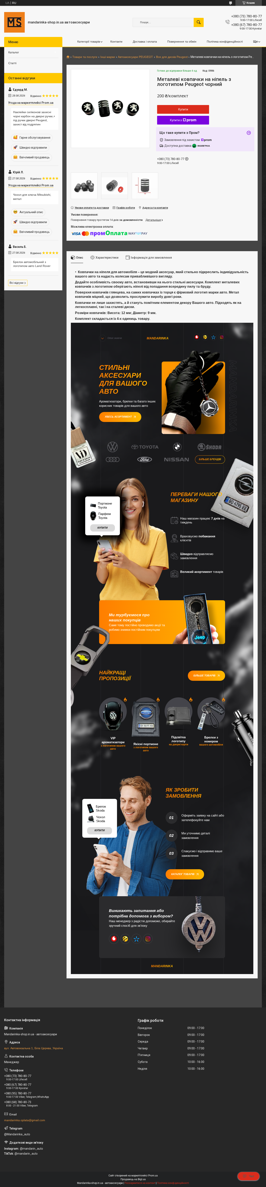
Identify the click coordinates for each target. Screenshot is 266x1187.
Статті (12, 63)
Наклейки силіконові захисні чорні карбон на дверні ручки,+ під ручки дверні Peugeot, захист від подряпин (34, 118)
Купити (183, 109)
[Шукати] (199, 22)
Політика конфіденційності (225, 41)
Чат (251, 1176)
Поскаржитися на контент (140, 1183)
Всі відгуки (16, 282)
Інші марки (107, 57)
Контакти (116, 41)
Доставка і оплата (145, 41)
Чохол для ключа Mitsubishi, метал (32, 196)
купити (102, 528)
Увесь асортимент (118, 417)
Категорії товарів (88, 41)
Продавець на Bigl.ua (133, 1179)
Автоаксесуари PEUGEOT (135, 57)
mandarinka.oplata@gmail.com (24, 1120)
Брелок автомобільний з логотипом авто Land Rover (31, 264)
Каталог (13, 52)
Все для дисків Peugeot (172, 57)
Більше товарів (204, 675)
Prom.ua (153, 1175)
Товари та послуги (84, 57)
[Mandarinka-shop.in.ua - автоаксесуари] (14, 22)
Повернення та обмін (181, 41)
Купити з (176, 120)
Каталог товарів (183, 874)
